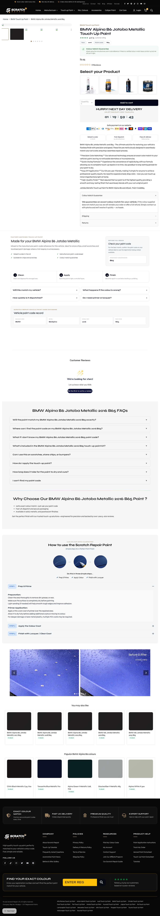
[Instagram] (16, 863)
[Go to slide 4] (81, 693)
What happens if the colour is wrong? (102, 290)
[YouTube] (27, 863)
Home (38, 10)
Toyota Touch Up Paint (135, 908)
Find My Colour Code (111, 843)
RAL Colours (83, 10)
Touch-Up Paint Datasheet (143, 857)
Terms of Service (79, 852)
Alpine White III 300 (137, 786)
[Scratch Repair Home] (15, 838)
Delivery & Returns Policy (82, 847)
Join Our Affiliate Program (113, 857)
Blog (103, 4)
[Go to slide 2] (76, 693)
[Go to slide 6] (85, 693)
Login (138, 10)
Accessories (96, 10)
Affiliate (109, 4)
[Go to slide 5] (83, 693)
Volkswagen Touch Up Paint (66, 911)
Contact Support (109, 852)
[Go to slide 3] (79, 693)
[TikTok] (10, 863)
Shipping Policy (78, 857)
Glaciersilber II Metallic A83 (109, 786)
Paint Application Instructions (144, 843)
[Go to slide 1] (74, 693)
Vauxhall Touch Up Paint (85, 911)
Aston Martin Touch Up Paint (86, 901)
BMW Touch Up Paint (19, 19)
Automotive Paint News (51, 857)
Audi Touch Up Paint (104, 901)
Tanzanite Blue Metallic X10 (48, 786)
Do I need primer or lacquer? (97, 298)
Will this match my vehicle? (27, 290)
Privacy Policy (78, 843)
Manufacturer (50, 10)
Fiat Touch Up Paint (78, 904)
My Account (107, 847)
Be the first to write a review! (80, 391)
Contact (93, 4)
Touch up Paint (67, 10)
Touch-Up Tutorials (50, 847)
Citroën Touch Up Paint (135, 901)
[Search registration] (101, 882)
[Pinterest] (33, 863)
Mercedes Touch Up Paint (85, 908)
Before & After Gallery (51, 861)
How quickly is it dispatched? (28, 298)
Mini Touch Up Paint (102, 908)
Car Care (123, 10)
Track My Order (139, 847)
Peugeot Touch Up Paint (119, 908)
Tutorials (117, 4)
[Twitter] (22, 863)
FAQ (99, 4)
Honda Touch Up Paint (94, 904)
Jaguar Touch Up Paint (128, 904)
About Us (86, 4)
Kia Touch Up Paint (143, 904)
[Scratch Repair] (16, 10)
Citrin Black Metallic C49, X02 (19, 786)
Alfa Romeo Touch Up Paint (66, 901)
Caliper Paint (110, 10)
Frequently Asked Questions (53, 852)
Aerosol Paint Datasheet (142, 852)
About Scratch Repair (51, 843)
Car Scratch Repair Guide (113, 861)
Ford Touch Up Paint (63, 904)
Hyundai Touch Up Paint (111, 904)
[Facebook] (5, 863)
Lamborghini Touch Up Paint (66, 908)
